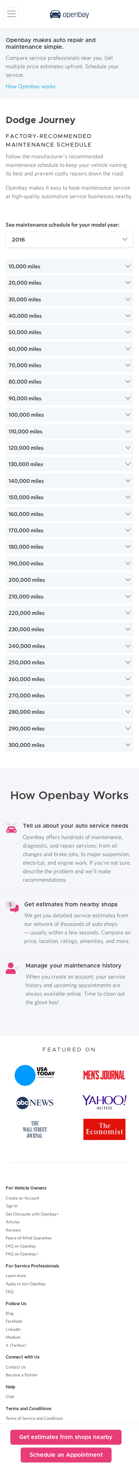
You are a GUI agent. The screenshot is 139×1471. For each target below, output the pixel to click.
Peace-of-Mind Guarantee (29, 1237)
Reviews (13, 1230)
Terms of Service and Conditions (34, 1418)
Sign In (11, 1205)
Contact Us (16, 1367)
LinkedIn (13, 1329)
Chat (10, 1396)
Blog (10, 1313)
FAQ (10, 1291)
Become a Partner (21, 1374)
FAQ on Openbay (21, 1246)
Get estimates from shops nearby (66, 1437)
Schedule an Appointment (66, 1455)
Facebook (14, 1321)
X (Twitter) (16, 1345)
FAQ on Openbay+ (22, 1253)
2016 (18, 240)
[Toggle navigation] (11, 14)
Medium (13, 1337)
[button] (69, 266)
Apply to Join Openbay (26, 1283)
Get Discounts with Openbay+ (32, 1214)
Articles (13, 1221)
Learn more (16, 1275)
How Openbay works (31, 86)
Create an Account (22, 1198)
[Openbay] (69, 14)
